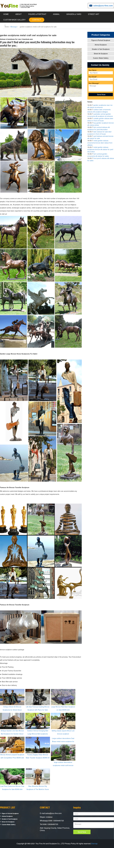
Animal (56, 14)
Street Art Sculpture (101, 53)
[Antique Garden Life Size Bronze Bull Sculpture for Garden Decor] (12, 721)
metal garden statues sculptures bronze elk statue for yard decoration (100, 149)
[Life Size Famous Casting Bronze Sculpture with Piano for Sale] (37, 697)
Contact (36, 20)
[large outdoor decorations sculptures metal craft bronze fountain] (63, 752)
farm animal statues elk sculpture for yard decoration (98, 128)
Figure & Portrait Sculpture (100, 40)
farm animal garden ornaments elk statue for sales (98, 155)
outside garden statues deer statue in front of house (100, 119)
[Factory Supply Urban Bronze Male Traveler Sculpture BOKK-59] (37, 744)
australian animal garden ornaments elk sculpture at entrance (100, 115)
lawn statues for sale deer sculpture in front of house (99, 133)
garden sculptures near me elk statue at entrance (99, 106)
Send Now (82, 832)
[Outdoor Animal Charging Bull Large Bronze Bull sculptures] (37, 721)
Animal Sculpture (101, 45)
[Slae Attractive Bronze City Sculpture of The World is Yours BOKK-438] (37, 776)
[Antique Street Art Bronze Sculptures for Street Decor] (12, 697)
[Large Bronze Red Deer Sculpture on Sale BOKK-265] (63, 697)
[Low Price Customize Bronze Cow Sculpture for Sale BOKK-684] (12, 776)
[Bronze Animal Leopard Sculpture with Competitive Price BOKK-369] (12, 744)
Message (13, 26)
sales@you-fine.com (103, 5)
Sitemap (94, 843)
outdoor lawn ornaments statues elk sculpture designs (99, 110)
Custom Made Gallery (14, 20)
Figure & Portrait (37, 14)
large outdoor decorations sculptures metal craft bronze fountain (63, 765)
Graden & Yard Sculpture (101, 49)
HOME (6, 14)
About (18, 14)
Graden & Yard (73, 14)
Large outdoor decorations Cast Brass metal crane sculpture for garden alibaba (63, 741)
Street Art (93, 14)
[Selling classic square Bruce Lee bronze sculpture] (63, 721)
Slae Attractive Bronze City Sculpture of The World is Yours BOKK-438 (37, 789)
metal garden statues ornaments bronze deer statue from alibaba (99, 142)
